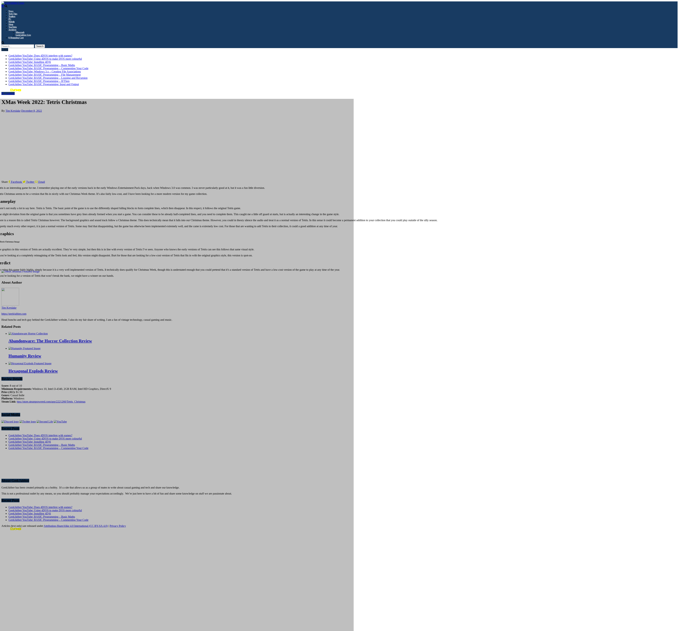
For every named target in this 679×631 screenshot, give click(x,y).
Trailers (11, 16)
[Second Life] (17, 90)
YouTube (12, 27)
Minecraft (20, 32)
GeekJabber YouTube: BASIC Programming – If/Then (38, 81)
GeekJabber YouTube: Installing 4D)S (29, 61)
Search (39, 46)
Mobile (11, 22)
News (10, 11)
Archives (12, 29)
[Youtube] (19, 90)
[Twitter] (14, 90)
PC (9, 19)
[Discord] (11, 90)
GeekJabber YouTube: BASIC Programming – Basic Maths (41, 65)
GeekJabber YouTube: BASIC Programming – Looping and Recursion (48, 77)
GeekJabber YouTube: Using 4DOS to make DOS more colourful (45, 58)
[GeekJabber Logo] (12, 2)
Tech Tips (12, 14)
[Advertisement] (107, 464)
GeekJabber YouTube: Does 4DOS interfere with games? (40, 55)
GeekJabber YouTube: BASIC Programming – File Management (44, 74)
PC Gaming (8, 93)
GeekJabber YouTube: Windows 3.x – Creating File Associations (44, 71)
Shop (10, 24)
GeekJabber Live (23, 35)
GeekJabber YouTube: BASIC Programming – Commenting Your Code (48, 68)
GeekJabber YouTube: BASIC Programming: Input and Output (43, 84)
